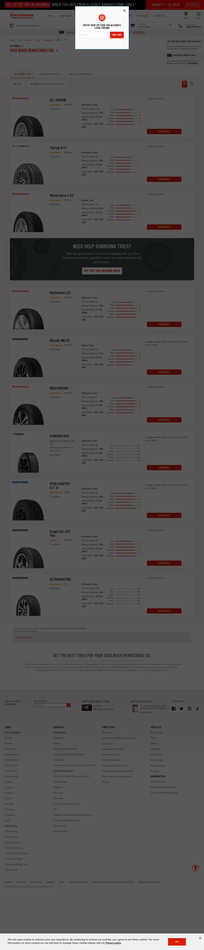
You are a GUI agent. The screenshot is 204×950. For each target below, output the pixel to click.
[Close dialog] (124, 10)
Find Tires (117, 34)
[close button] (200, 938)
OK (177, 942)
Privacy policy (113, 943)
